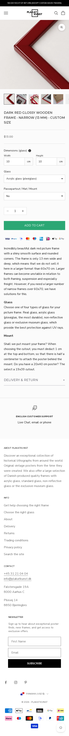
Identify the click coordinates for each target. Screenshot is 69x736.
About (8, 519)
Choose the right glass (19, 512)
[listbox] (34, 179)
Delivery (9, 526)
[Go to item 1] (9, 99)
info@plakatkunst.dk (17, 579)
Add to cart (34, 225)
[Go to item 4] (46, 99)
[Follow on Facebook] (6, 682)
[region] (34, 415)
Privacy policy (13, 547)
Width (7, 155)
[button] (34, 380)
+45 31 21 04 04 (16, 574)
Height (39, 155)
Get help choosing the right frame (26, 505)
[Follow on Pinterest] (26, 682)
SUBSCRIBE (34, 663)
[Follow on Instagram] (16, 682)
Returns (9, 533)
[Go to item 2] (21, 99)
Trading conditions (16, 540)
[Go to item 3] (33, 99)
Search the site (14, 554)
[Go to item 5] (58, 99)
